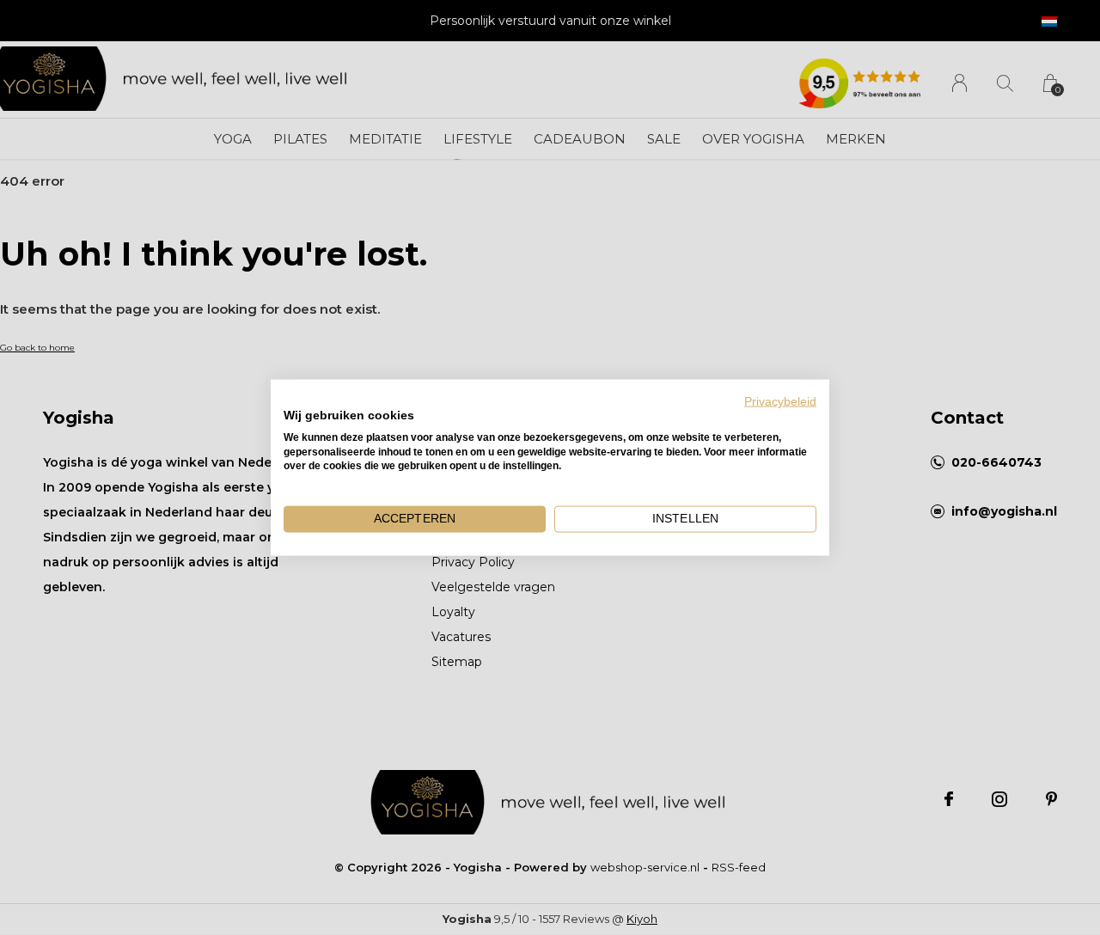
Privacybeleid (780, 401)
